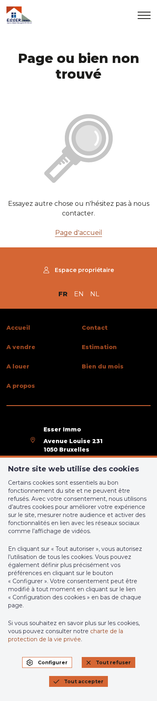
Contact (94, 327)
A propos (20, 385)
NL (94, 294)
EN (79, 294)
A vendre (20, 347)
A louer (17, 366)
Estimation (99, 347)
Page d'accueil (78, 232)
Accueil (18, 327)
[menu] (144, 15)
